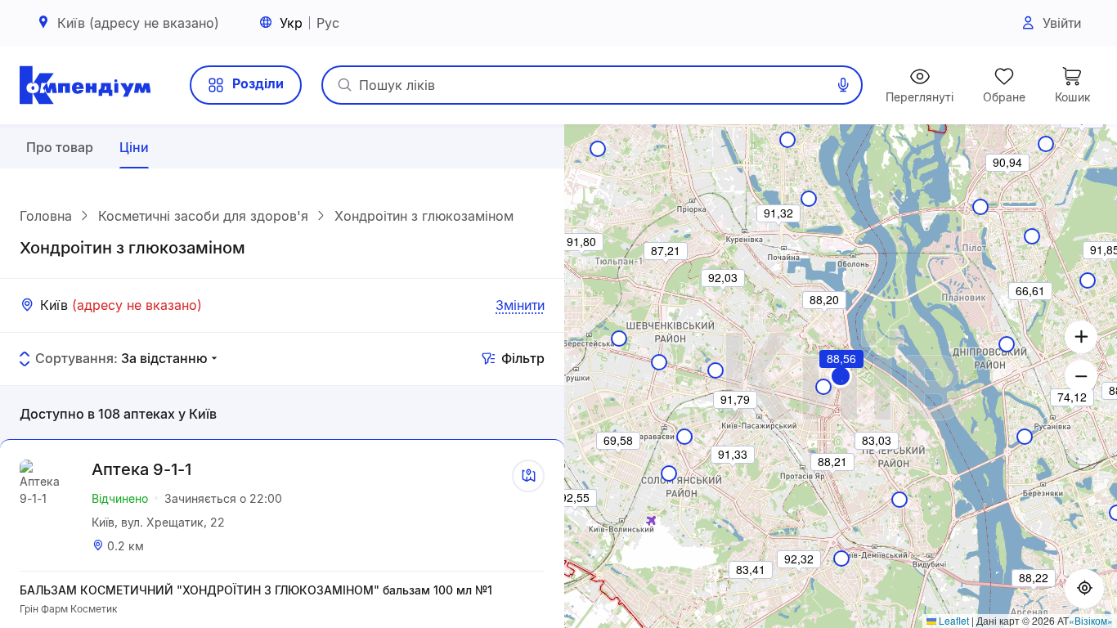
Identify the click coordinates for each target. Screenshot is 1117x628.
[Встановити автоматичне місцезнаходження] (1084, 588)
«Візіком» (1091, 620)
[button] (840, 376)
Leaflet (952, 620)
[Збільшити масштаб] (1081, 337)
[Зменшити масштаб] (1081, 376)
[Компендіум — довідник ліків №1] (85, 85)
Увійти (1062, 23)
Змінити (520, 305)
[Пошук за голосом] (843, 85)
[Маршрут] (528, 476)
